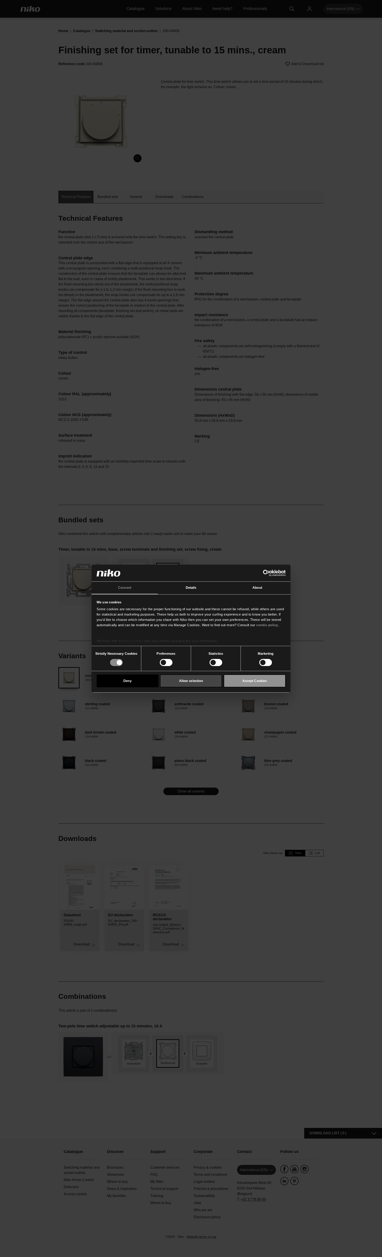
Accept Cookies (254, 681)
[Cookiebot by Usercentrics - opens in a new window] (266, 573)
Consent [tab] (124, 587)
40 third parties (130, 641)
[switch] (166, 662)
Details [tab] (191, 587)
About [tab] (257, 587)
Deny (127, 681)
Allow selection (191, 681)
